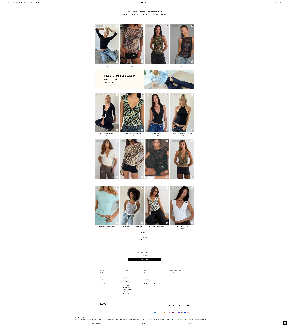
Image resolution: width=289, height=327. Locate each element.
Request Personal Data (150, 279)
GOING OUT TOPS (134, 14)
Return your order (175, 271)
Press (101, 285)
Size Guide (125, 291)
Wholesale (103, 283)
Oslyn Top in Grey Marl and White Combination (132, 226)
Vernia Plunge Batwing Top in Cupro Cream (107, 180)
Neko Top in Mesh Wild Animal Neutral (132, 65)
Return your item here (175, 273)
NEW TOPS (125, 14)
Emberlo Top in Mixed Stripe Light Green (157, 226)
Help (124, 275)
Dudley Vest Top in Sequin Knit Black (182, 65)
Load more (144, 237)
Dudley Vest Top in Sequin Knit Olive (157, 65)
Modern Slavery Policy (150, 283)
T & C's (146, 273)
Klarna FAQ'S (126, 285)
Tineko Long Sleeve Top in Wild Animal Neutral (132, 180)
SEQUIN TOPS (144, 14)
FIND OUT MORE (108, 82)
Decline (190, 323)
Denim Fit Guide (127, 289)
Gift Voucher (126, 293)
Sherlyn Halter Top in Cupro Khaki (182, 180)
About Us (102, 275)
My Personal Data (149, 277)
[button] (117, 26)
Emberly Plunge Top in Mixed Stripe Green (132, 133)
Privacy (146, 275)
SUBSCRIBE (144, 259)
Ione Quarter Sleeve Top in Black (107, 65)
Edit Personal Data (149, 281)
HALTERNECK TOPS (154, 14)
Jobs (101, 281)
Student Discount (105, 273)
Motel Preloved (104, 279)
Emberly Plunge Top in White (182, 226)
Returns (125, 277)
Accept (143, 323)
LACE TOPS (163, 14)
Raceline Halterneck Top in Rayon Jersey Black (182, 133)
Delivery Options (127, 281)
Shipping (125, 279)
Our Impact (103, 277)
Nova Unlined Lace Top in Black (157, 180)
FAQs (124, 283)
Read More (159, 11)
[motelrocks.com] (144, 2)
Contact (125, 273)
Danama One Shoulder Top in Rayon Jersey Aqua (107, 226)
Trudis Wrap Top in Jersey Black (107, 133)
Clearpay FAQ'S (126, 287)
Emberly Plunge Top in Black (157, 133)
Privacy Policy (203, 319)
